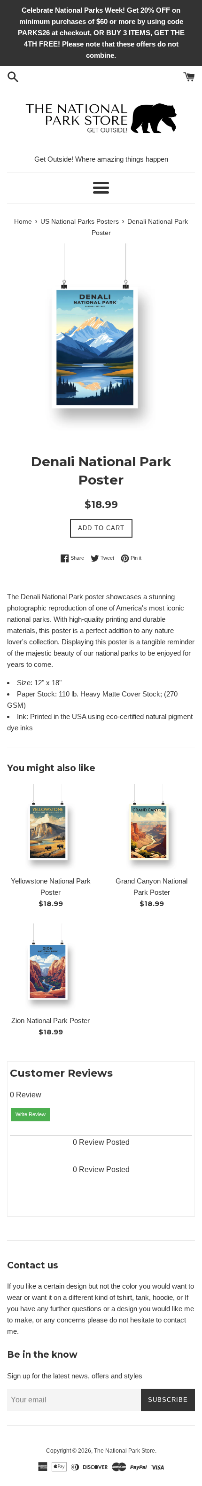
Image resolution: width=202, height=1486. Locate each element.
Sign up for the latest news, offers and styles (74, 1376)
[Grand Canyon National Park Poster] (151, 827)
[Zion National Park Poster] (50, 966)
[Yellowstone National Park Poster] (50, 827)
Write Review (31, 1114)
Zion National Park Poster (50, 1021)
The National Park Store (124, 1450)
